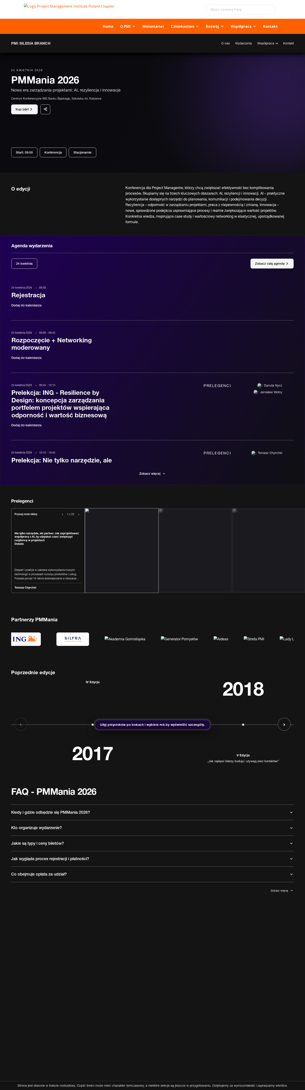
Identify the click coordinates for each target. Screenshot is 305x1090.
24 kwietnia (24, 264)
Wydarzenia (243, 43)
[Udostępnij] (45, 109)
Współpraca (241, 26)
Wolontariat (153, 26)
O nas (225, 43)
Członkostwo (182, 26)
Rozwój (212, 26)
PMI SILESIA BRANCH (30, 43)
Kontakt (270, 26)
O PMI (125, 26)
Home (108, 26)
